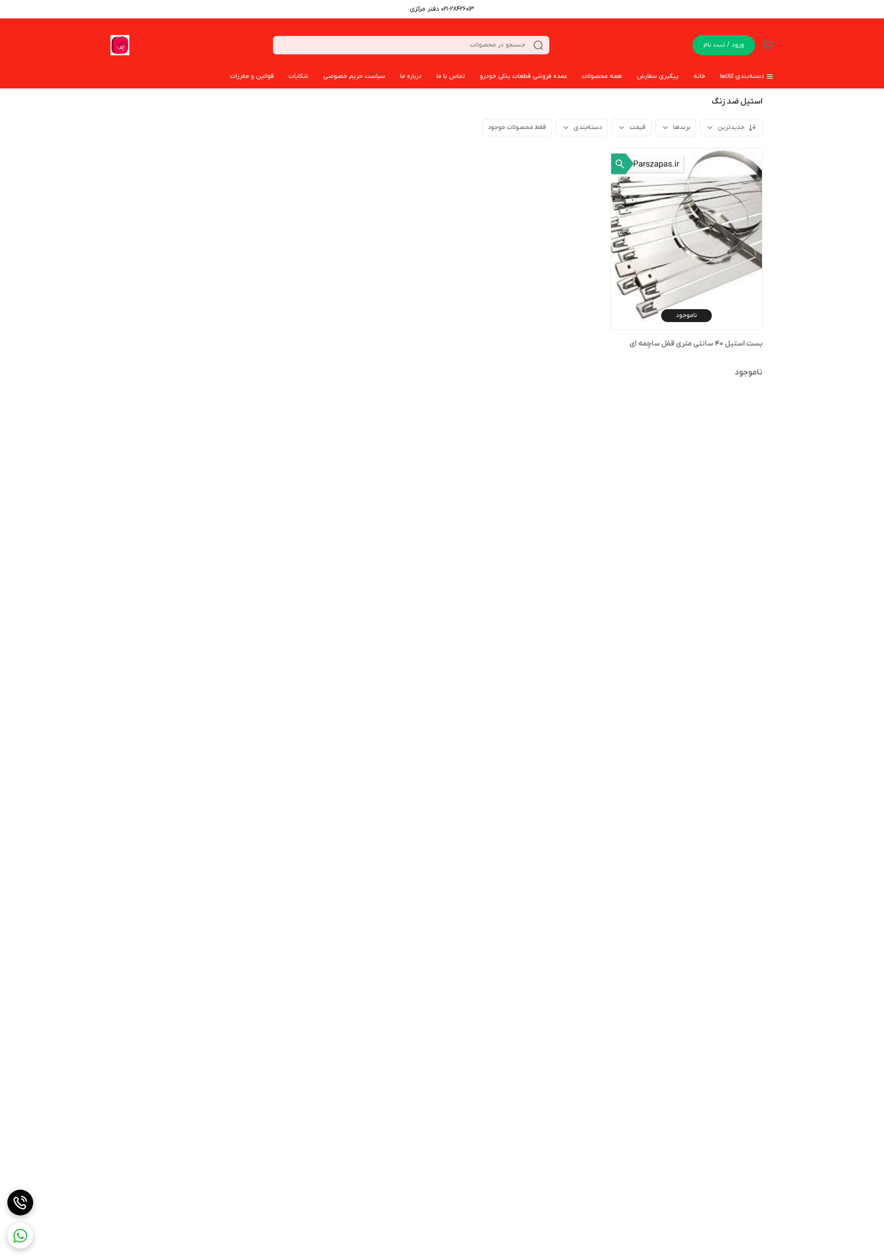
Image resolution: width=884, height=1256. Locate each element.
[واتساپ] (20, 1236)
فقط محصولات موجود (517, 127)
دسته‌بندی (588, 127)
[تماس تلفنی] (20, 1202)
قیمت (637, 127)
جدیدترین (731, 127)
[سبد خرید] (768, 45)
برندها (681, 127)
